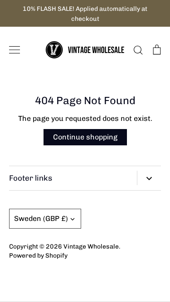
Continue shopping (85, 137)
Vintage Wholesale (91, 246)
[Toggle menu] (14, 49)
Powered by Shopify (38, 255)
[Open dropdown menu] (149, 178)
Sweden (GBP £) (41, 218)
